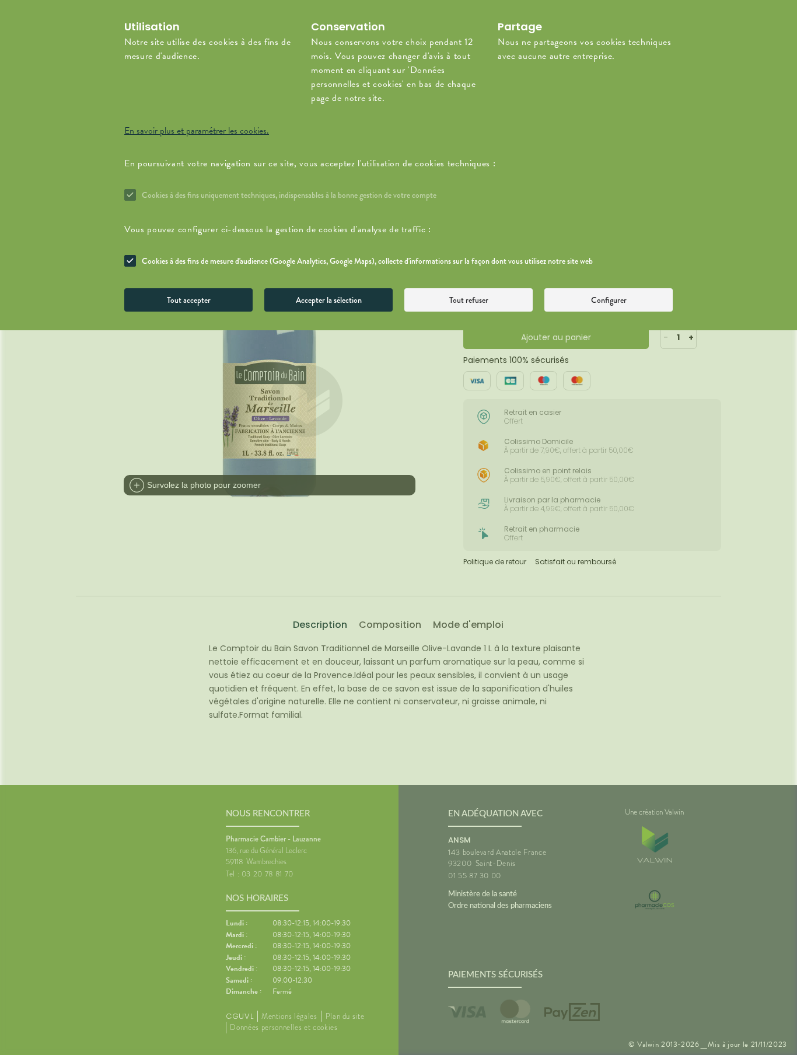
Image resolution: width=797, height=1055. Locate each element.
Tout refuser (468, 300)
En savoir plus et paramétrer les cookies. (196, 131)
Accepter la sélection (329, 300)
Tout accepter (189, 300)
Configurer (609, 300)
